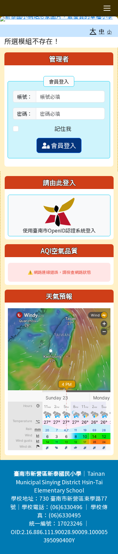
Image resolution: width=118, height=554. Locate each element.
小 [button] (109, 31)
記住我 (62, 129)
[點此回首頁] (59, 18)
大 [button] (93, 30)
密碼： (24, 113)
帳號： (24, 96)
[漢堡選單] (107, 8)
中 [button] (101, 31)
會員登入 (63, 145)
